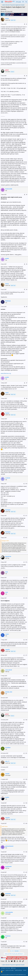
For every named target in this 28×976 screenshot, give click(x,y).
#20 (26, 719)
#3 (26, 194)
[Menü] (2, 1)
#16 (26, 639)
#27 (26, 872)
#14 (26, 577)
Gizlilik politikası (18, 970)
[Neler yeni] (23, 1)
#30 (26, 941)
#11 (26, 515)
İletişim (2, 970)
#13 (26, 562)
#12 (26, 537)
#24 (26, 803)
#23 (26, 779)
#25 (26, 823)
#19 (26, 697)
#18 (26, 675)
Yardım (24, 970)
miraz (3, 11)
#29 (26, 918)
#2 (26, 75)
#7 (26, 383)
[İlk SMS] (14, 959)
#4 (26, 264)
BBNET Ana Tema (6, 968)
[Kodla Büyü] (14, 15)
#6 (26, 306)
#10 (26, 483)
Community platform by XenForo (13, 974)
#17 (26, 655)
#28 (26, 899)
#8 (26, 398)
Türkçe (14, 968)
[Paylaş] (24, 24)
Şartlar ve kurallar (10, 970)
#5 (26, 289)
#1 (26, 24)
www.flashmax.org (6, 373)
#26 (26, 852)
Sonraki (16, 951)
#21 (26, 753)
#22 (26, 767)
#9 (26, 418)
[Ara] (26, 1)
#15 (26, 598)
